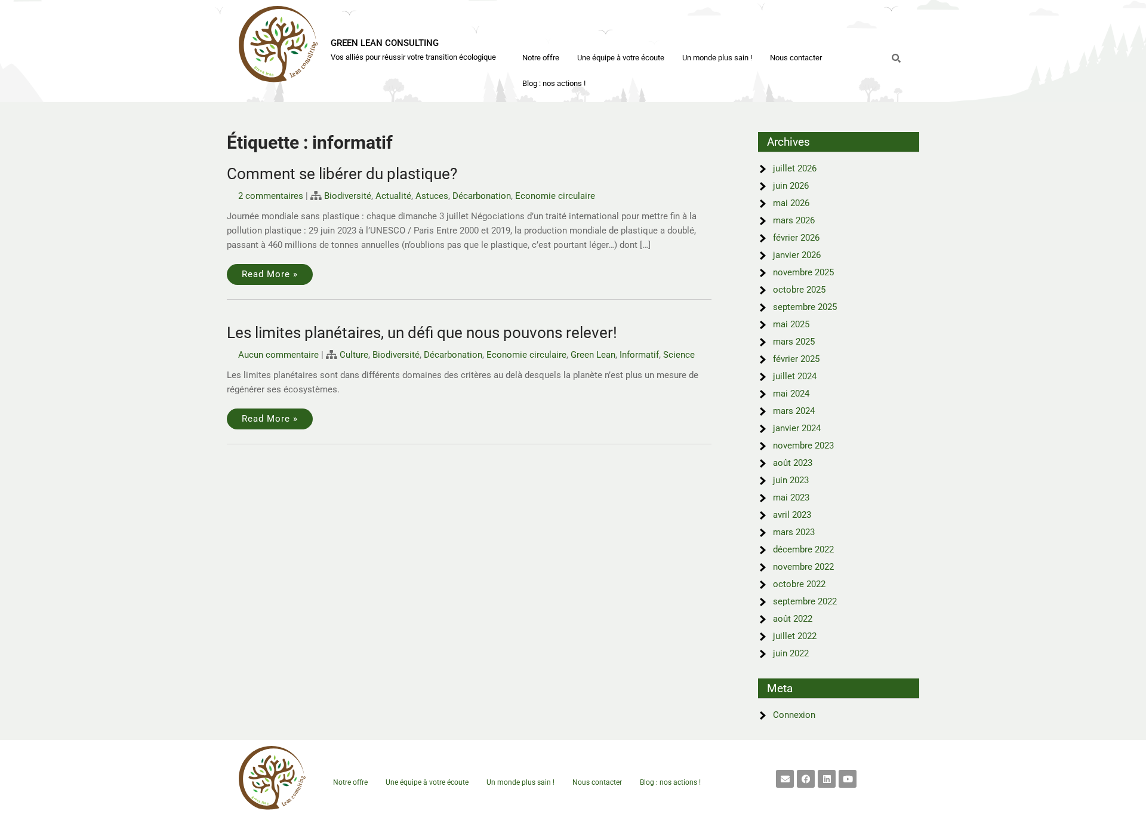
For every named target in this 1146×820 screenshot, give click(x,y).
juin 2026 (791, 185)
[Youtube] (848, 779)
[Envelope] (785, 779)
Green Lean (593, 354)
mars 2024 (794, 411)
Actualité (393, 196)
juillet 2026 (795, 168)
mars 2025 (794, 341)
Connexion (794, 715)
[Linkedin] (827, 779)
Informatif (639, 354)
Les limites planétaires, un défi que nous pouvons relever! (422, 333)
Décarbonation (481, 196)
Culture (354, 354)
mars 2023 (794, 532)
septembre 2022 (805, 601)
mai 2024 (791, 393)
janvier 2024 (797, 428)
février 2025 (796, 359)
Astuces (431, 196)
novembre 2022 (803, 566)
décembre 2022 (803, 549)
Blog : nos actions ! (554, 83)
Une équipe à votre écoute (620, 57)
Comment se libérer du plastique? (342, 174)
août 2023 (792, 462)
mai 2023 (791, 497)
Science (679, 354)
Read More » (270, 274)
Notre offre (540, 57)
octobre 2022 (799, 584)
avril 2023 (792, 514)
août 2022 (792, 618)
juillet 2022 (795, 636)
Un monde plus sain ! (717, 57)
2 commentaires (270, 196)
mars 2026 (794, 220)
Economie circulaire (555, 196)
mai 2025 (791, 324)
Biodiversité (347, 196)
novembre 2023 (803, 445)
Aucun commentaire (278, 354)
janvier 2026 (797, 255)
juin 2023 (791, 480)
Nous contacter (796, 57)
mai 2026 (791, 203)
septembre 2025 (805, 307)
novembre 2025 (803, 272)
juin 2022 (791, 653)
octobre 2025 (799, 289)
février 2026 (796, 237)
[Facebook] (806, 779)
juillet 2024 (795, 376)
